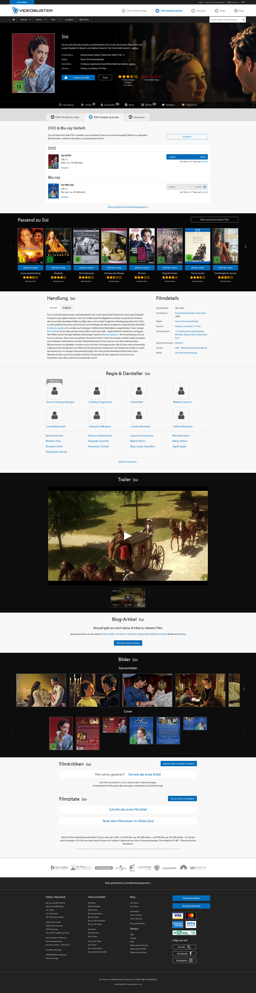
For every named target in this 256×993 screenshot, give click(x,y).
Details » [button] (65, 167)
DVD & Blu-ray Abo (53, 922)
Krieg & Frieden (169, 273)
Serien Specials (136, 918)
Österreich (106, 54)
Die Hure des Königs (114, 273)
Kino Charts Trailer (95, 948)
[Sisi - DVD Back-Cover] (88, 733)
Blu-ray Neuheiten (95, 913)
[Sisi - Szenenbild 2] (94, 690)
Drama (84, 68)
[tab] (65, 117)
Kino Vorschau (93, 933)
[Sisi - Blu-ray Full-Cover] (195, 733)
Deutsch (179, 342)
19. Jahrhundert (183, 331)
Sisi (117, 590)
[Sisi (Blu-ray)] (53, 191)
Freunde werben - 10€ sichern (58, 945)
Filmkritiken (135, 911)
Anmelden (22, 2)
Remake (179, 334)
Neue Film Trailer (94, 941)
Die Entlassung (86, 273)
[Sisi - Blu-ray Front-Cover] (141, 733)
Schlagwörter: (163, 331)
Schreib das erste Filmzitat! (128, 809)
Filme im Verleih (96, 897)
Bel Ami (142, 273)
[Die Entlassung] (86, 246)
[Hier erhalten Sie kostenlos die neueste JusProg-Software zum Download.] (184, 932)
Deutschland (87, 54)
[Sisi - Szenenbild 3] (147, 690)
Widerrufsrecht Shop (138, 952)
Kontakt (133, 938)
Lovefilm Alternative (54, 950)
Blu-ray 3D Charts (95, 924)
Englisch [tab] (67, 307)
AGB (132, 941)
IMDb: (159, 352)
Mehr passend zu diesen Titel (214, 219)
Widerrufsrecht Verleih (139, 945)
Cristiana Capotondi (90, 63)
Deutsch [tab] (54, 307)
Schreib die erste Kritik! (144, 774)
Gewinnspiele (160, 633)
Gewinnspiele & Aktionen (56, 937)
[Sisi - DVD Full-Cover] (114, 733)
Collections (130, 633)
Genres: (65, 68)
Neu (53, 19)
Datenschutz (117, 979)
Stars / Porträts (135, 915)
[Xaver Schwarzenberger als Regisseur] (54, 391)
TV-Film (102, 68)
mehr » (135, 48)
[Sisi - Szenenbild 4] (200, 690)
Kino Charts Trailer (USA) (97, 952)
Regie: (65, 59)
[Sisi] (33, 63)
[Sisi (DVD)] (53, 161)
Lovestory (93, 68)
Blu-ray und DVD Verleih (55, 903)
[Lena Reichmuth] (54, 415)
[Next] (245, 247)
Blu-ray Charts (93, 917)
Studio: (159, 347)
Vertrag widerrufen (191, 905)
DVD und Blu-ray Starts (113, 633)
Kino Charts (92, 936)
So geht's (69, 19)
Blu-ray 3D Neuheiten (96, 920)
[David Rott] (139, 391)
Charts (39, 19)
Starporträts (143, 633)
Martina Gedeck (120, 63)
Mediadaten (152, 979)
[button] (244, 689)
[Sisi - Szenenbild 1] (41, 690)
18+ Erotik (50, 910)
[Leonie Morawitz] (139, 415)
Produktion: (67, 54)
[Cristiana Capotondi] (97, 391)
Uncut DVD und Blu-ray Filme (57, 933)
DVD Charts (92, 910)
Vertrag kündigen (191, 898)
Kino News (134, 906)
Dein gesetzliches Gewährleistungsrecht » (128, 206)
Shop (222, 10)
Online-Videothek (55, 897)
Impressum (129, 979)
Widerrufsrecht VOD (138, 949)
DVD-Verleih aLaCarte (171, 10)
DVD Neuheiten (94, 906)
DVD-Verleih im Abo (137, 10)
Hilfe (132, 934)
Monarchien (190, 334)
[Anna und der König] (30, 246)
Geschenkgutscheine (54, 941)
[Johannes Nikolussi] (97, 415)
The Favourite (197, 273)
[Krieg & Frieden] (170, 246)
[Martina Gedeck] (181, 391)
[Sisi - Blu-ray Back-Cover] (168, 733)
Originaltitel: (162, 307)
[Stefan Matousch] (181, 415)
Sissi (177, 337)
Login (200, 2)
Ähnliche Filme (30, 281)
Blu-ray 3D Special (137, 923)
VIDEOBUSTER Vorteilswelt (56, 954)
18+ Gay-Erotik (51, 913)
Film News (134, 903)
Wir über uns (104, 979)
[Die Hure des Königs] (114, 246)
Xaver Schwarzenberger (92, 59)
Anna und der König (30, 273)
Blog (241, 10)
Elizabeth (58, 273)
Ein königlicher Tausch (225, 273)
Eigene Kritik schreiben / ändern (178, 763)
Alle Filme (84, 19)
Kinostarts (92, 929)
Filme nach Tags (52, 958)
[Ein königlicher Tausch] (225, 246)
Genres (24, 19)
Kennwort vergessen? (215, 2)
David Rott (106, 63)
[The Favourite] (197, 246)
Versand (204, 161)
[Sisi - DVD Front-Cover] (61, 733)
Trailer (105, 77)
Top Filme (92, 903)
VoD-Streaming (52, 929)
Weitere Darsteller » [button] (128, 461)
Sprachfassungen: (165, 342)
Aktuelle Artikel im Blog (128, 643)
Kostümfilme (197, 331)
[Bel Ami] (142, 246)
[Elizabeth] (58, 246)
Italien (97, 54)
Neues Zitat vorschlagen (182, 798)
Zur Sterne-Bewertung (186, 352)
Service (134, 928)
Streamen (201, 10)
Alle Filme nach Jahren (55, 917)
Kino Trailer (92, 945)
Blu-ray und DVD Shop (54, 906)
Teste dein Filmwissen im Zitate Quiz (128, 821)
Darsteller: (67, 63)
